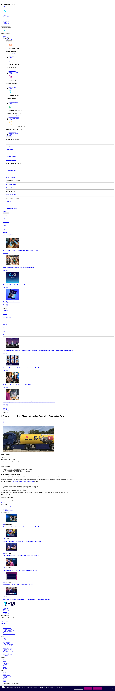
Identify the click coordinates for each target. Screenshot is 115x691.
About (4, 19)
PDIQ (4, 15)
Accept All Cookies (97, 688)
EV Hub (5, 664)
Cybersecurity (9, 187)
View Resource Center (8, 234)
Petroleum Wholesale (7, 629)
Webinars (5, 232)
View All (10, 57)
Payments (8, 146)
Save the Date (3, 6)
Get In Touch (6, 23)
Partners (5, 324)
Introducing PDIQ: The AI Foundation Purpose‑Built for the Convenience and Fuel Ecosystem (29, 402)
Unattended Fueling (10, 177)
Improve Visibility (12, 71)
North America (23, 481)
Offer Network (9, 153)
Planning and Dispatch (8, 510)
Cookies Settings (78, 688)
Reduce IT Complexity (13, 133)
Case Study (3, 419)
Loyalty (7, 142)
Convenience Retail (7, 628)
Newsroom (5, 327)
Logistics (8, 173)
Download (3, 502)
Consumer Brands (7, 632)
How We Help (6, 16)
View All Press (6, 405)
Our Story (5, 310)
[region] (57, 688)
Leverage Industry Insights (14, 115)
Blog (4, 218)
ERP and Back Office (11, 167)
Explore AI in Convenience (9, 235)
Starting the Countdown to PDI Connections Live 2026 (18, 584)
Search (5, 409)
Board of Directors (7, 321)
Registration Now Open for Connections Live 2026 (17, 385)
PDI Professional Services (11, 208)
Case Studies (6, 222)
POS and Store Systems (11, 170)
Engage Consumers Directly (14, 101)
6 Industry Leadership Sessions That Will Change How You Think (21, 555)
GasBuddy (8, 201)
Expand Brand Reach (13, 102)
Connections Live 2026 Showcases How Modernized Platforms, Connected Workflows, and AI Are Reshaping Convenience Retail (38, 350)
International (31, 481)
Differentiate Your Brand (14, 117)
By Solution (8, 135)
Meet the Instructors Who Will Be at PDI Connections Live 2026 (20, 570)
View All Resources (7, 305)
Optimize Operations (13, 69)
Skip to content (4, 1)
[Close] (112, 688)
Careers (5, 334)
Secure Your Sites (12, 132)
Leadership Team (7, 317)
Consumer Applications (11, 156)
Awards (5, 314)
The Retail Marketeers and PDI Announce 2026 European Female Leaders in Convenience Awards (30, 367)
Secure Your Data (12, 56)
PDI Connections (6, 21)
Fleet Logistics (6, 507)
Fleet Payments (9, 149)
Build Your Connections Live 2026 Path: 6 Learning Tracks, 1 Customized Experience (26, 599)
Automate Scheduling (13, 72)
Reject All (88, 688)
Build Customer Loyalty (14, 118)
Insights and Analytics (11, 194)
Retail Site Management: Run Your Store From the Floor (18, 267)
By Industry (8, 39)
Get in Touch (6, 410)
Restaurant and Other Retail (9, 634)
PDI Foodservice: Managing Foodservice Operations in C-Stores (20, 250)
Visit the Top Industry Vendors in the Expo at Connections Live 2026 (22, 541)
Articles (5, 215)
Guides (4, 225)
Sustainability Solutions (11, 160)
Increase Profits (12, 53)
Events (4, 331)
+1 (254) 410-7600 (5, 621)
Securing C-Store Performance (11, 302)
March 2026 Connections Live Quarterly (14, 284)
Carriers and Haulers (7, 506)
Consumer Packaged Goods (9, 630)
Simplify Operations (13, 54)
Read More (5, 253)
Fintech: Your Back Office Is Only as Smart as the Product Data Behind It (23, 526)
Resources (5, 17)
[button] (57, 6)
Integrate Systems (12, 87)
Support (5, 22)
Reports (5, 229)
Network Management (11, 184)
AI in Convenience (7, 659)
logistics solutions (14, 481)
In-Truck (5, 509)
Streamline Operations (13, 86)
